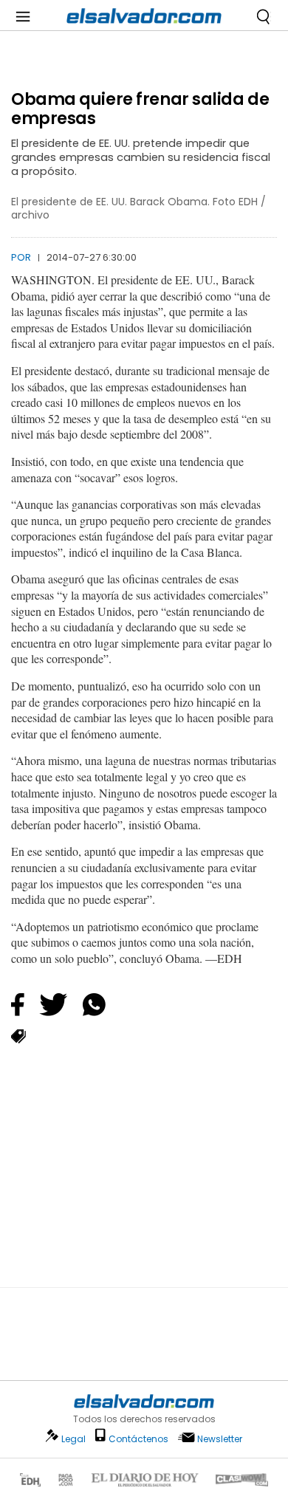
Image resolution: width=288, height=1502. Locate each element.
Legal (73, 1439)
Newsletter (219, 1439)
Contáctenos (138, 1439)
